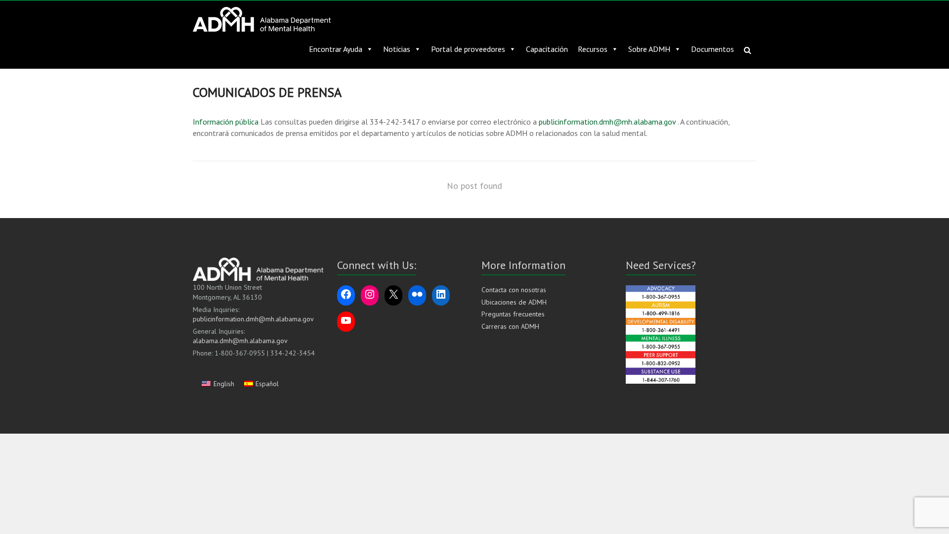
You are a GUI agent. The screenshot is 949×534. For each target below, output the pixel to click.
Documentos (712, 49)
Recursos (592, 49)
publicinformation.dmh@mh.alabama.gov (606, 122)
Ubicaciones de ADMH (514, 302)
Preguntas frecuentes (513, 314)
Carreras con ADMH (510, 326)
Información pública (226, 122)
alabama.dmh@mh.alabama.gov (240, 340)
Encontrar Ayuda (335, 49)
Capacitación (547, 49)
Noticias (396, 49)
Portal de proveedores (468, 49)
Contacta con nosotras (513, 289)
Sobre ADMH (649, 49)
